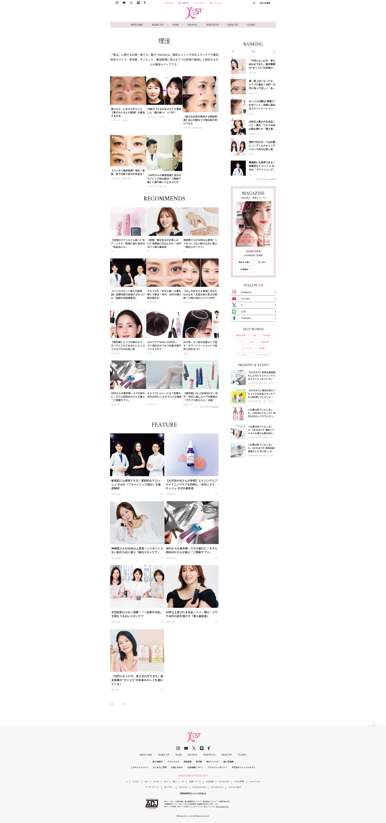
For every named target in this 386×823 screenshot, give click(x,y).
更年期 (199, 761)
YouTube (245, 298)
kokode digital (234, 786)
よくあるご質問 (160, 767)
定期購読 (244, 269)
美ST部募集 (265, 3)
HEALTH (233, 25)
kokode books (217, 786)
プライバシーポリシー (217, 767)
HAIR (175, 25)
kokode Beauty (199, 786)
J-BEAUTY (169, 3)
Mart (166, 781)
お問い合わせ (177, 767)
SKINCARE (136, 25)
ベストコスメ (199, 3)
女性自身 (210, 781)
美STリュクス (215, 3)
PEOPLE (192, 25)
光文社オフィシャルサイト (243, 767)
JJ (126, 781)
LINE (243, 311)
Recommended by (206, 407)
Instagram (246, 292)
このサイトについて (139, 767)
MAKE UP (157, 25)
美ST (175, 781)
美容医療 (187, 761)
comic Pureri (254, 781)
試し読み (262, 262)
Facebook (246, 318)
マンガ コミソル (152, 786)
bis (183, 781)
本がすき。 (169, 786)
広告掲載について (195, 767)
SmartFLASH (224, 781)
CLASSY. (135, 781)
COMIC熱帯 (239, 781)
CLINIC (251, 25)
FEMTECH (212, 25)
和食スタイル (195, 781)
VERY (146, 781)
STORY (156, 781)
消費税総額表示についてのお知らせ (193, 793)
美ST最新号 (183, 3)
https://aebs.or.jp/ (222, 806)
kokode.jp (183, 786)
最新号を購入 (244, 262)
